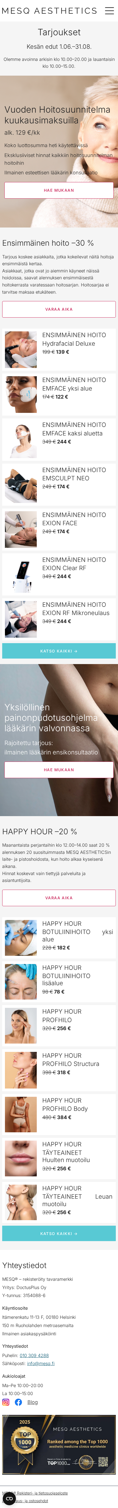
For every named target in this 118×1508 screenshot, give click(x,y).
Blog (32, 1402)
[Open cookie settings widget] (9, 1498)
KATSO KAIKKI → (59, 651)
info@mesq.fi (41, 1363)
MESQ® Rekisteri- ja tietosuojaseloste (35, 1493)
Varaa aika (59, 309)
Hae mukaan (59, 190)
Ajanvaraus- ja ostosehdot (25, 1500)
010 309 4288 (34, 1355)
